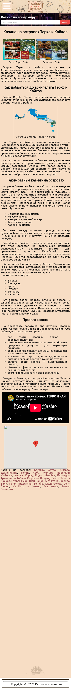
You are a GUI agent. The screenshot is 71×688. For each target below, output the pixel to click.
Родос (39, 475)
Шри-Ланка (36, 481)
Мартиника (51, 486)
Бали (4, 483)
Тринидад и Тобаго (13, 478)
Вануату (45, 478)
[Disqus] (35, 534)
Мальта (48, 472)
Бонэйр (38, 483)
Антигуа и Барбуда (57, 481)
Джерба (65, 470)
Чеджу (18, 475)
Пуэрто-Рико (19, 481)
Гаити (55, 478)
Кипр (12, 483)
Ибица (25, 472)
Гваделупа (25, 483)
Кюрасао (33, 478)
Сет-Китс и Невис (26, 486)
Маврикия (63, 472)
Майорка (6, 475)
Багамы (39, 470)
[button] (35, 443)
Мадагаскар (53, 483)
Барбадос (63, 475)
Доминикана (9, 472)
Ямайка (50, 475)
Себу (36, 472)
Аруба (52, 470)
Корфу (29, 475)
